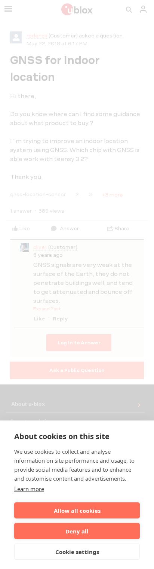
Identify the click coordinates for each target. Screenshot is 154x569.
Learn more (29, 489)
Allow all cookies (77, 510)
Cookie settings (77, 552)
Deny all (77, 531)
